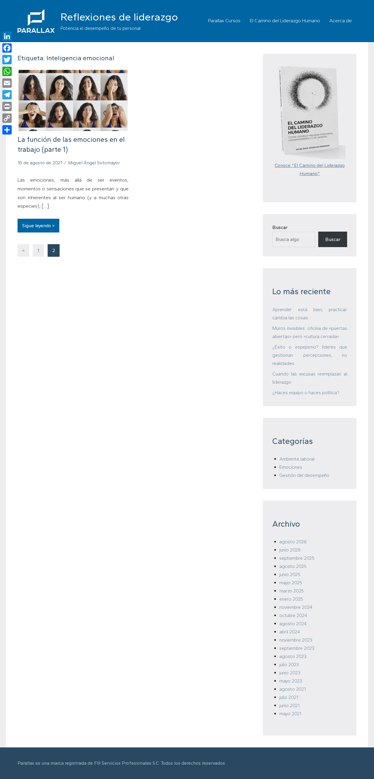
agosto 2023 (293, 656)
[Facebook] (7, 48)
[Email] (7, 83)
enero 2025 (291, 599)
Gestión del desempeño (304, 475)
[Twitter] (7, 60)
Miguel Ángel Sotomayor (94, 163)
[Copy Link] (7, 118)
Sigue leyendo (36, 225)
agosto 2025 (293, 566)
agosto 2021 (292, 689)
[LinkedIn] (7, 36)
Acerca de (340, 20)
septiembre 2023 (296, 648)
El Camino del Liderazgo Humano (285, 20)
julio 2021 (288, 697)
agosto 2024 (293, 623)
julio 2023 (289, 664)
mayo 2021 (290, 713)
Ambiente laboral (296, 459)
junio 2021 (289, 705)
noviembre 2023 (295, 640)
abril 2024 (289, 632)
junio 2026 (290, 550)
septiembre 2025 (296, 558)
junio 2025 (289, 574)
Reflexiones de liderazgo (119, 17)
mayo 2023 (290, 681)
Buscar (280, 227)
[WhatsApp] (7, 71)
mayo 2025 (290, 582)
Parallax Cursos (224, 20)
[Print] (7, 106)
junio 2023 (289, 672)
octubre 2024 (293, 615)
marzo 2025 (291, 591)
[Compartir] (7, 130)
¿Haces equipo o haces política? (305, 392)
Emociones (290, 467)
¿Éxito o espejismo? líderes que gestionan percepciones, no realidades (309, 355)
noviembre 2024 (295, 607)
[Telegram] (7, 95)
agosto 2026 (293, 541)
